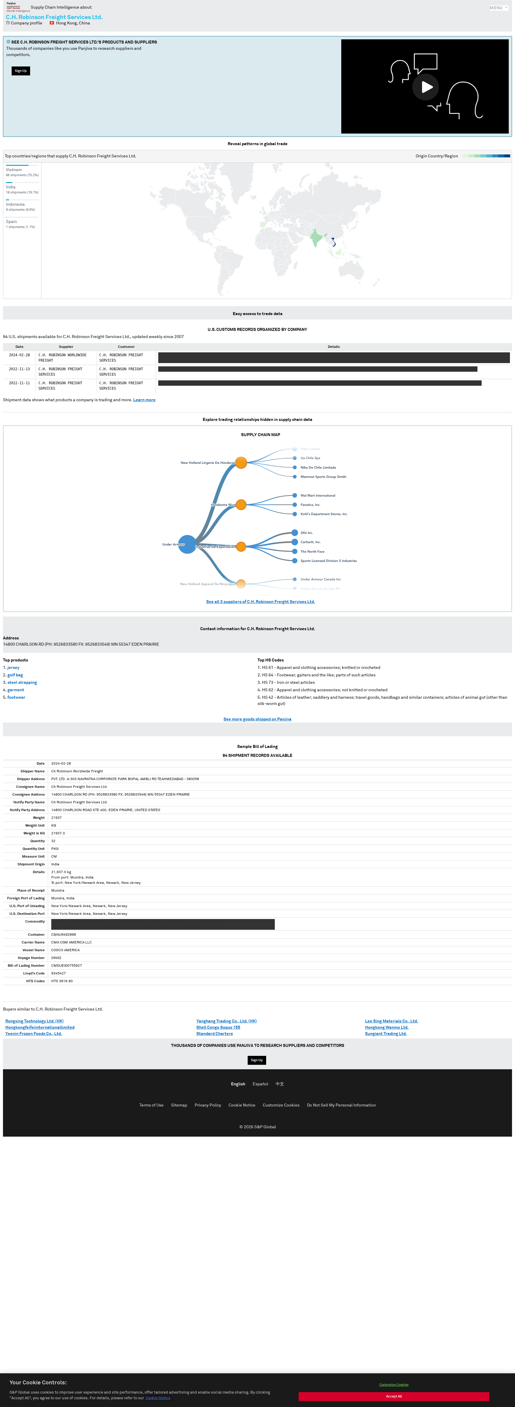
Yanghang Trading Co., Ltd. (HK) (226, 1021)
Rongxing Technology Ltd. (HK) (34, 1021)
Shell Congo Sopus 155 (218, 1027)
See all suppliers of (260, 602)
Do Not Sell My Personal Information (341, 1105)
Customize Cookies (281, 1105)
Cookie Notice (242, 1105)
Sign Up (21, 70)
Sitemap (179, 1105)
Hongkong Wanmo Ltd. (387, 1027)
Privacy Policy (208, 1105)
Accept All (394, 1396)
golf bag (15, 675)
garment (15, 690)
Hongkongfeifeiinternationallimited (40, 1027)
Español (260, 1084)
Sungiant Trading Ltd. (386, 1034)
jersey (13, 668)
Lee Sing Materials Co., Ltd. (391, 1021)
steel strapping (22, 683)
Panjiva (18, 7)
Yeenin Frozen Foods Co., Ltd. (33, 1034)
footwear (16, 697)
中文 (280, 1084)
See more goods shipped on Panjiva (257, 719)
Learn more (144, 400)
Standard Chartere (214, 1034)
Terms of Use (151, 1105)
